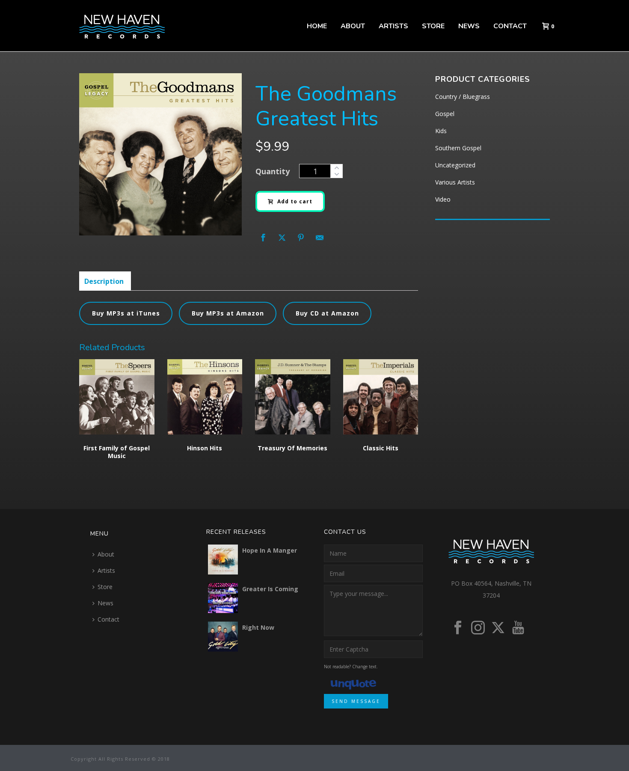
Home (317, 26)
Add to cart (294, 201)
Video (443, 199)
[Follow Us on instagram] (478, 628)
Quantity (272, 171)
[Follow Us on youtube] (518, 628)
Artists (393, 26)
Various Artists (455, 182)
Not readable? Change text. (351, 667)
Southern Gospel (458, 148)
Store (433, 26)
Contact (510, 26)
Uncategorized (455, 165)
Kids (441, 131)
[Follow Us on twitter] (498, 628)
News (469, 26)
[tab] (104, 281)
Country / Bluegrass (462, 96)
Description (104, 281)
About (353, 26)
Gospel (444, 114)
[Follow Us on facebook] (458, 628)
